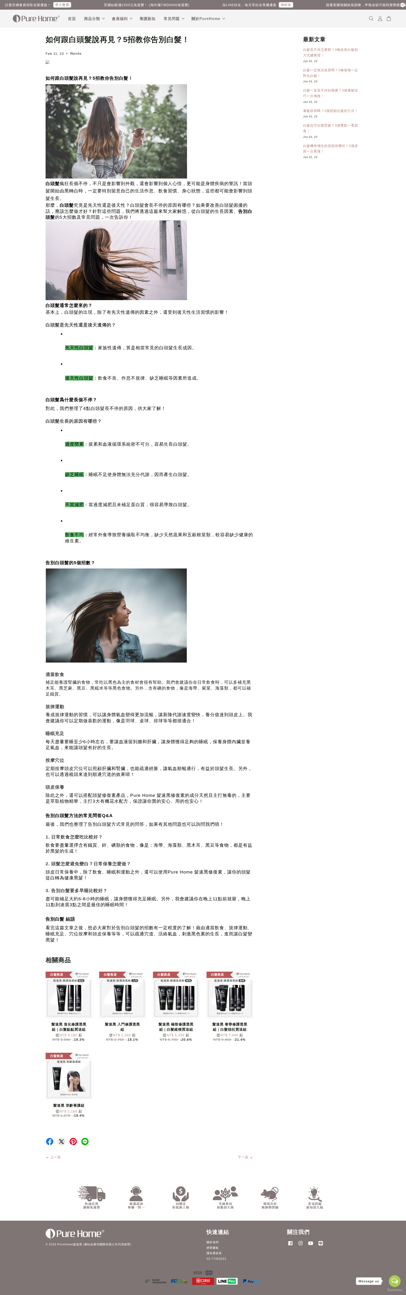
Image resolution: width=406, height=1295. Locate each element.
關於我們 (213, 1242)
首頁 (72, 19)
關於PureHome (205, 19)
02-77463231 (216, 1258)
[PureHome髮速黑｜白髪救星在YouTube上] (310, 1245)
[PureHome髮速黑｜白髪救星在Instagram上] (300, 1245)
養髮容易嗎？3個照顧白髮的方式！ (330, 111)
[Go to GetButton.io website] (394, 1290)
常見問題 (172, 19)
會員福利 (120, 19)
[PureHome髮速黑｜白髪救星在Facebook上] (290, 1245)
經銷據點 (213, 1247)
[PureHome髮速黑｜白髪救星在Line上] (320, 1245)
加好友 (128, 5)
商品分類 (92, 19)
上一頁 (55, 1157)
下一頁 (243, 1157)
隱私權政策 (214, 1253)
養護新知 (148, 19)
